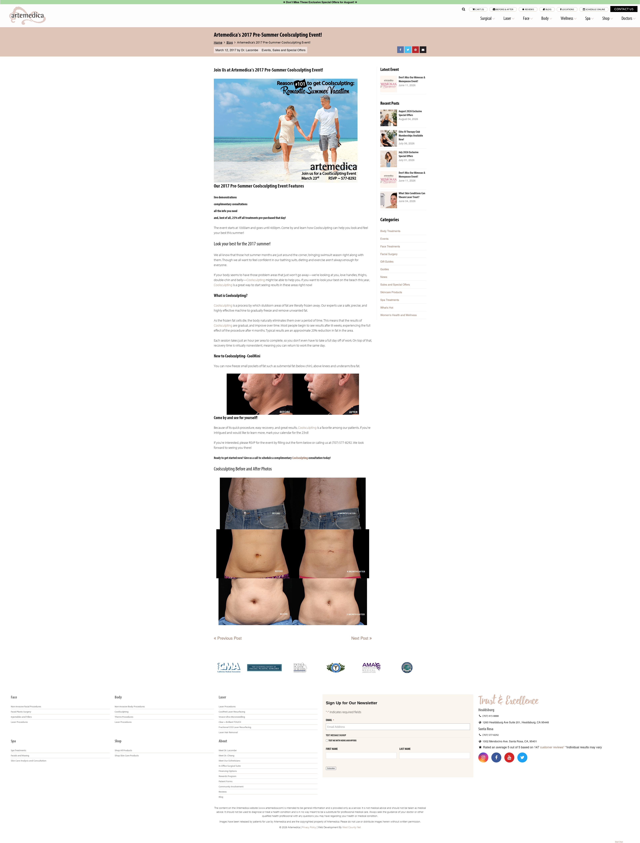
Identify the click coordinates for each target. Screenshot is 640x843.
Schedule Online (595, 9)
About (223, 741)
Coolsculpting (255, 280)
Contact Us (624, 9)
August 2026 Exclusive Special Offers (410, 113)
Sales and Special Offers (289, 50)
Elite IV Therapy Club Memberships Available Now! (411, 135)
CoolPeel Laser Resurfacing (232, 711)
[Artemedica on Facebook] (496, 757)
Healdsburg (486, 709)
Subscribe (331, 768)
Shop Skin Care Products (127, 755)
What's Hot (386, 307)
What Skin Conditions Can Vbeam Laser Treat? (412, 195)
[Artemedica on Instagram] (483, 757)
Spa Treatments (389, 300)
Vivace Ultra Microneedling (232, 716)
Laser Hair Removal (228, 732)
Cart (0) (479, 9)
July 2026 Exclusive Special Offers (408, 154)
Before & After (504, 9)
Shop (606, 18)
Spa (588, 18)
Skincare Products (391, 292)
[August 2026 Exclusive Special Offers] (388, 118)
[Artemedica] (27, 16)
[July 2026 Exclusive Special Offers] (388, 159)
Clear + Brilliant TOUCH (230, 721)
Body (545, 18)
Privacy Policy (309, 827)
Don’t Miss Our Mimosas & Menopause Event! (412, 79)
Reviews (529, 9)
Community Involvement (231, 786)
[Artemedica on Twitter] (522, 757)
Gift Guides (387, 261)
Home (218, 42)
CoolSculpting (121, 711)
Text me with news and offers (342, 740)
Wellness (567, 18)
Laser (508, 18)
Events (266, 50)
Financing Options (228, 770)
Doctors (627, 18)
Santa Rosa (485, 728)
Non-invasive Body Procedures (130, 706)
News (383, 277)
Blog (548, 9)
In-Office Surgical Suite (230, 765)
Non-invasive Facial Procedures (26, 706)
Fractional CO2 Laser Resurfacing (235, 727)
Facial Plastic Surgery (21, 711)
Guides (384, 269)
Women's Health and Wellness (398, 315)
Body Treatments (390, 231)
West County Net (351, 827)
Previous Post (229, 638)
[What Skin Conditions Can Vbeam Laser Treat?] (388, 200)
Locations (568, 9)
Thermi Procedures (124, 716)
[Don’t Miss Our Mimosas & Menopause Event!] (388, 84)
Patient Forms (225, 781)
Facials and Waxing (20, 755)
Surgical (486, 18)
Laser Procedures (19, 721)
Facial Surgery (389, 254)
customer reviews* (552, 747)
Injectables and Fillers (21, 716)
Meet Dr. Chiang (226, 755)
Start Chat (619, 842)
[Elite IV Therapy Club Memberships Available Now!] (388, 138)
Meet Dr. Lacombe (227, 750)
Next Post (360, 638)
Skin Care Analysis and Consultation (28, 760)
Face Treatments (390, 246)
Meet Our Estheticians (229, 760)
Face (526, 18)
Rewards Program (227, 776)
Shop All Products (123, 750)
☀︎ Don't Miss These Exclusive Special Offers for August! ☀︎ (320, 2)
